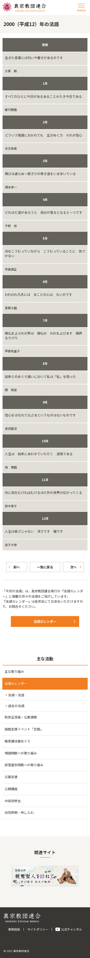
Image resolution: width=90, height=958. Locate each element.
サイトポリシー (37, 929)
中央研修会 (13, 800)
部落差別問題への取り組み (24, 764)
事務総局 (14, 929)
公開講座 (11, 788)
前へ (16, 567)
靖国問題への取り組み (21, 753)
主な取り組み (14, 671)
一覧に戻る (45, 567)
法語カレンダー (45, 621)
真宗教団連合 (24, 7)
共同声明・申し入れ (19, 812)
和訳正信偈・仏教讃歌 (21, 717)
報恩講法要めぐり (17, 741)
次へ (73, 567)
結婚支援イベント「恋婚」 (24, 729)
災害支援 (11, 776)
